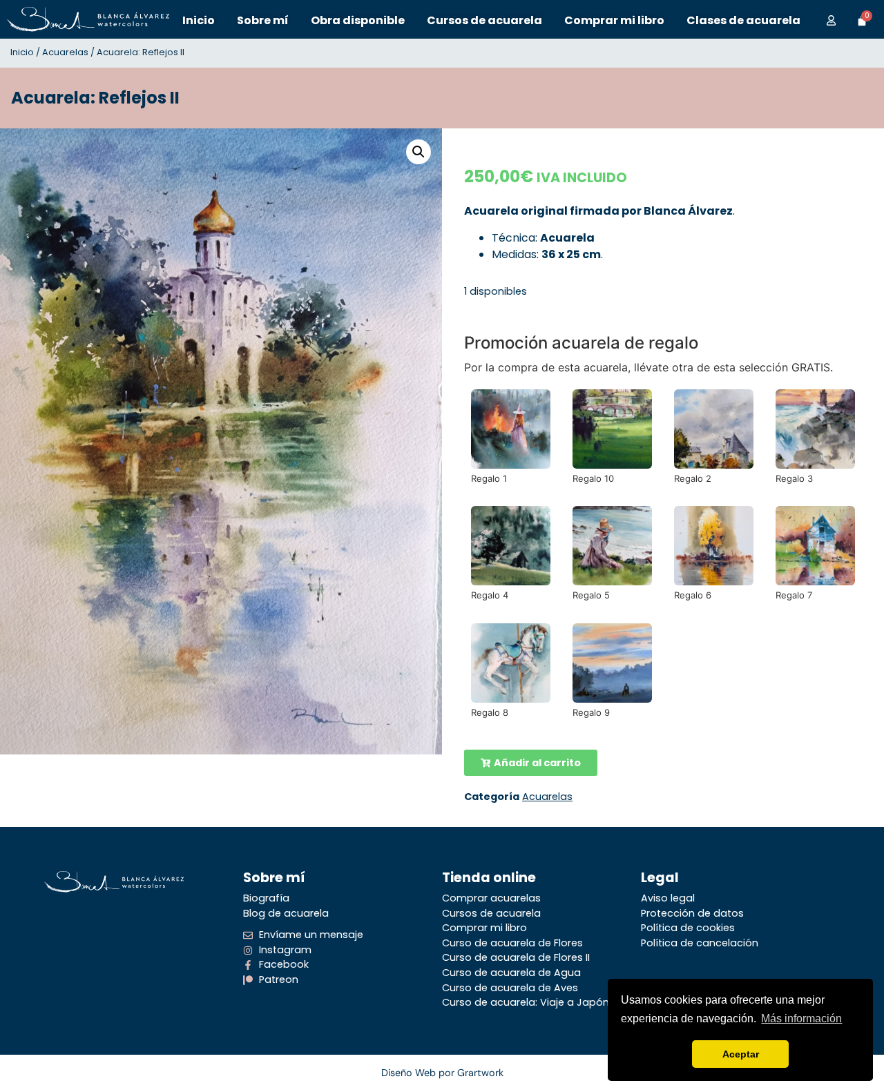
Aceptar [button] (740, 1054)
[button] (418, 151)
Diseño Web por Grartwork (442, 1072)
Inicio (22, 52)
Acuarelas (65, 52)
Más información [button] (801, 1018)
